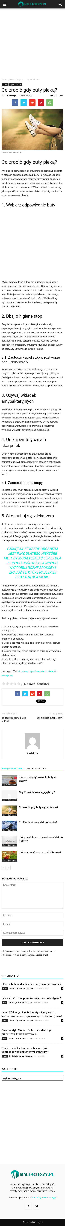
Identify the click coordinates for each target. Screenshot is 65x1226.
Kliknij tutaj (7, 675)
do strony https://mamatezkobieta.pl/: (37, 671)
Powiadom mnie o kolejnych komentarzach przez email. (30, 951)
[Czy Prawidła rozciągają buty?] (9, 795)
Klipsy (5, 84)
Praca (5, 1056)
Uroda (5, 1020)
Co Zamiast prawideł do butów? (38, 822)
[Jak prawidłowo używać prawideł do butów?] (9, 841)
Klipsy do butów (15, 84)
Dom (4, 1002)
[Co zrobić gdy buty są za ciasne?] (9, 811)
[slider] (11, 683)
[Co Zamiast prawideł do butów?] (9, 826)
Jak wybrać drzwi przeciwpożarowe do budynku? (31, 998)
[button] (60, 4)
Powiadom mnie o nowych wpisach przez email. (26, 955)
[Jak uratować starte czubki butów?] (9, 856)
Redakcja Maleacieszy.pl (21, 988)
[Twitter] (37, 1206)
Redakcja (11, 95)
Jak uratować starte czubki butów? (40, 852)
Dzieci (5, 988)
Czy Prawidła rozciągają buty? (37, 792)
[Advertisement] (32, 42)
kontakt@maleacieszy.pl (44, 1197)
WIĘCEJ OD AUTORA (36, 769)
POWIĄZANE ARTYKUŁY (13, 769)
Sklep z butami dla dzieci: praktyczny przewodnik (31, 984)
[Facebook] (28, 1206)
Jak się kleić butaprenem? (50, 717)
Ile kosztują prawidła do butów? (14, 719)
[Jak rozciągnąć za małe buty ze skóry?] (9, 780)
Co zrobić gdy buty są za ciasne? (38, 807)
